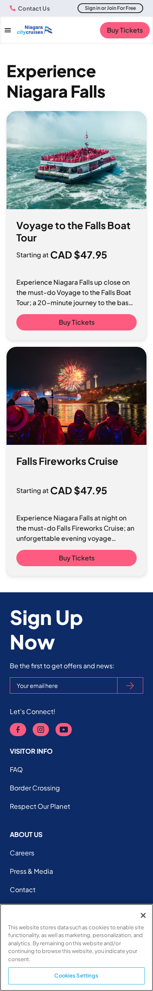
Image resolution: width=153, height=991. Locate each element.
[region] (76, 947)
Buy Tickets (125, 30)
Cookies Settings (76, 975)
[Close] (143, 915)
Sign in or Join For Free (110, 8)
